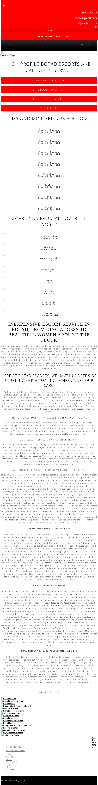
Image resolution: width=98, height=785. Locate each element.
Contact (68, 36)
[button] (5, 56)
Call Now (94, 738)
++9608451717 (13, 747)
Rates (58, 36)
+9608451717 (89, 12)
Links (9, 764)
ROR (8, 767)
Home (40, 36)
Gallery (49, 36)
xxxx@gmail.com (86, 18)
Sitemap (10, 769)
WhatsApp (94, 744)
